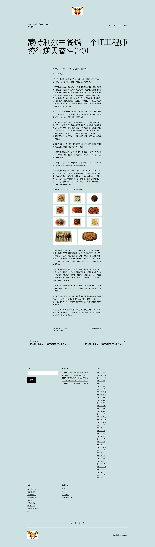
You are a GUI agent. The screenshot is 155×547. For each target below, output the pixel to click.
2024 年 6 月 (101, 406)
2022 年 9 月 (101, 450)
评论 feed (65, 495)
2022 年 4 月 (101, 464)
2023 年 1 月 (101, 444)
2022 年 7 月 (101, 455)
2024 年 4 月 (101, 411)
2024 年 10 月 (101, 394)
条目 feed (65, 492)
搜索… (29, 368)
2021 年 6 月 (101, 469)
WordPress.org (67, 497)
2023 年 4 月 (101, 439)
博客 (120, 25)
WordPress (122, 535)
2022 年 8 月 (101, 453)
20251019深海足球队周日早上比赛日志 (75, 378)
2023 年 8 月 (101, 428)
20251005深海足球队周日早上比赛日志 (75, 383)
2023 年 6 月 (101, 433)
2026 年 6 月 (101, 372)
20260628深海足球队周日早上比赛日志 (75, 372)
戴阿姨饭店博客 (97, 328)
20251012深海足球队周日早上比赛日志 (75, 381)
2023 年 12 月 (101, 417)
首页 (109, 25)
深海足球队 (31, 503)
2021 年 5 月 (101, 472)
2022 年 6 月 (101, 458)
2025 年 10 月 (101, 378)
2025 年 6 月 (101, 386)
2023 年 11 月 (101, 419)
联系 (126, 25)
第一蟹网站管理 (32, 508)
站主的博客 (31, 506)
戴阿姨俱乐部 (31, 495)
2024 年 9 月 (101, 397)
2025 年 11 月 (101, 375)
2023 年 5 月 (101, 436)
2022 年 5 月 (101, 461)
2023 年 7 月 (101, 431)
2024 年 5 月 (101, 408)
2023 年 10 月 (101, 422)
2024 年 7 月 (101, 403)
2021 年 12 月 (101, 467)
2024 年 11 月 (101, 392)
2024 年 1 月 (101, 414)
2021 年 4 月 (101, 475)
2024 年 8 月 (101, 400)
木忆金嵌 (30, 500)
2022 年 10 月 (101, 447)
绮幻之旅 (30, 511)
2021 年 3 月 (101, 478)
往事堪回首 (31, 492)
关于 (115, 25)
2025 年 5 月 (101, 389)
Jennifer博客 (31, 489)
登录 (63, 489)
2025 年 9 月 (101, 381)
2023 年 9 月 (101, 425)
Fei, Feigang (60, 330)
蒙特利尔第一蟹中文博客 (38, 24)
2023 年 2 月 (101, 442)
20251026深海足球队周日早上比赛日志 (75, 375)
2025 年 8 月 (101, 383)
